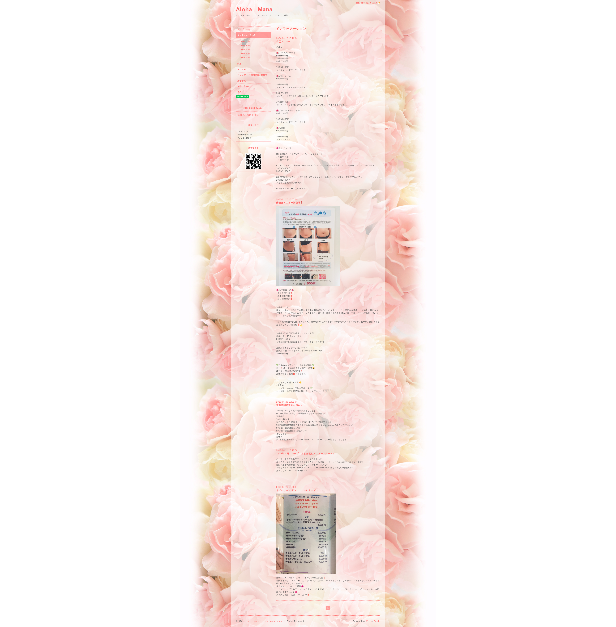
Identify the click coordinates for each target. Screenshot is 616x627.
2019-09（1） (246, 49)
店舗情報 (241, 81)
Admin (377, 621)
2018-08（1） (246, 57)
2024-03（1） (246, 41)
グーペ (369, 621)
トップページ (243, 29)
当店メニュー (283, 41)
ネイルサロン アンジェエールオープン (297, 490)
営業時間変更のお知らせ (289, 405)
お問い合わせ (243, 86)
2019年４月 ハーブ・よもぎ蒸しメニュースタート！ (305, 453)
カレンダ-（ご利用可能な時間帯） (253, 75)
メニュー (241, 69)
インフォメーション (246, 35)
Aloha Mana (254, 9)
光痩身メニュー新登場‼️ (289, 202)
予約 (239, 92)
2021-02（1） (246, 45)
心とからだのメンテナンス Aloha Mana (262, 621)
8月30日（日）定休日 (248, 115)
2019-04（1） (246, 53)
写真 (239, 64)
